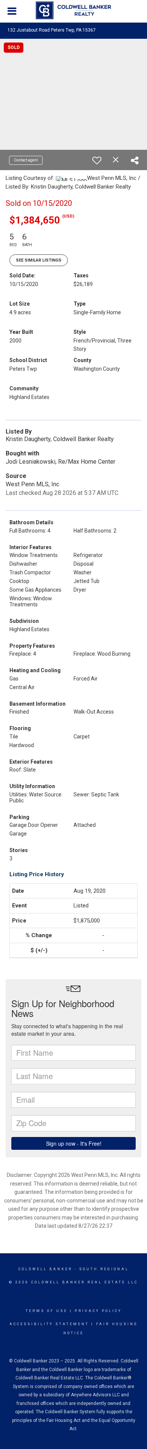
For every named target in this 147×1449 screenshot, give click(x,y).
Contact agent (26, 160)
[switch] (96, 160)
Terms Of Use (46, 1311)
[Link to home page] (73, 10)
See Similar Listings (38, 260)
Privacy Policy (98, 1311)
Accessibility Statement (49, 1324)
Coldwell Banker (45, 1269)
